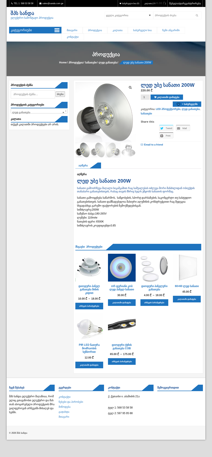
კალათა (118, 30)
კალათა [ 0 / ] (155, 3)
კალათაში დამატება (168, 97)
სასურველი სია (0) (130, 3)
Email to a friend (153, 144)
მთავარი (72, 30)
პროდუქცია (95, 30)
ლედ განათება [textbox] (38, 112)
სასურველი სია (142, 30)
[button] (130, 88)
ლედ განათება (108, 62)
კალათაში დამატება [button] (121, 303)
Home (63, 62)
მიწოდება (65, 406)
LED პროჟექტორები (168, 109)
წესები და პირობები (71, 401)
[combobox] (39, 111)
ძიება (60, 94)
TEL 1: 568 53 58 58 (23, 3)
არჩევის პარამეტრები (89, 306)
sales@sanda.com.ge (52, 3)
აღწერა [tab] (82, 165)
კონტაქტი (73, 36)
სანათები (91, 62)
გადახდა (64, 411)
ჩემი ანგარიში (171, 30)
